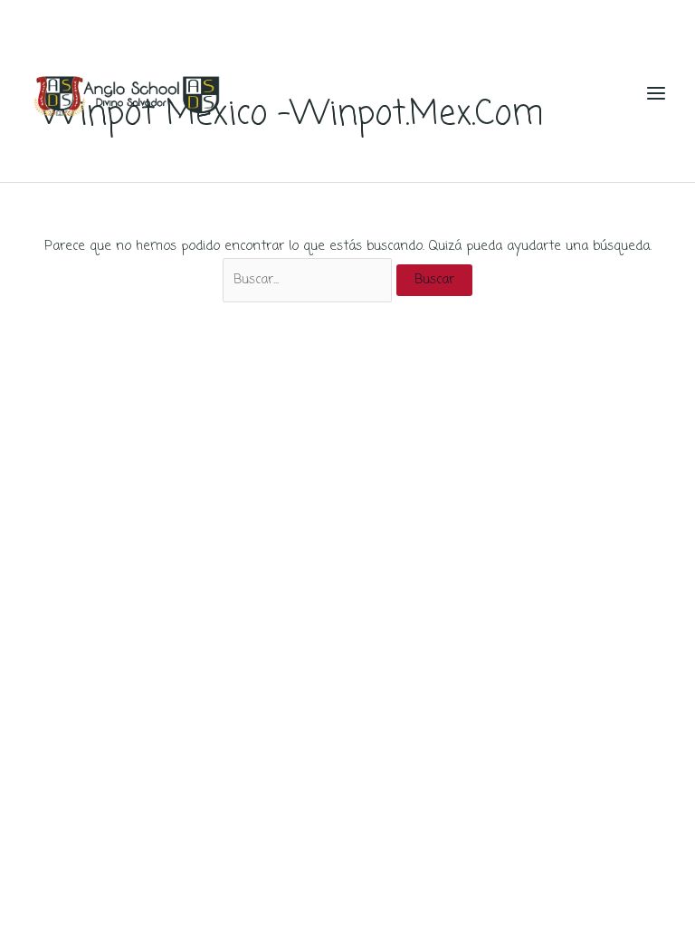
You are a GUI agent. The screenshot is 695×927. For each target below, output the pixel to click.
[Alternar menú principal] (656, 93)
